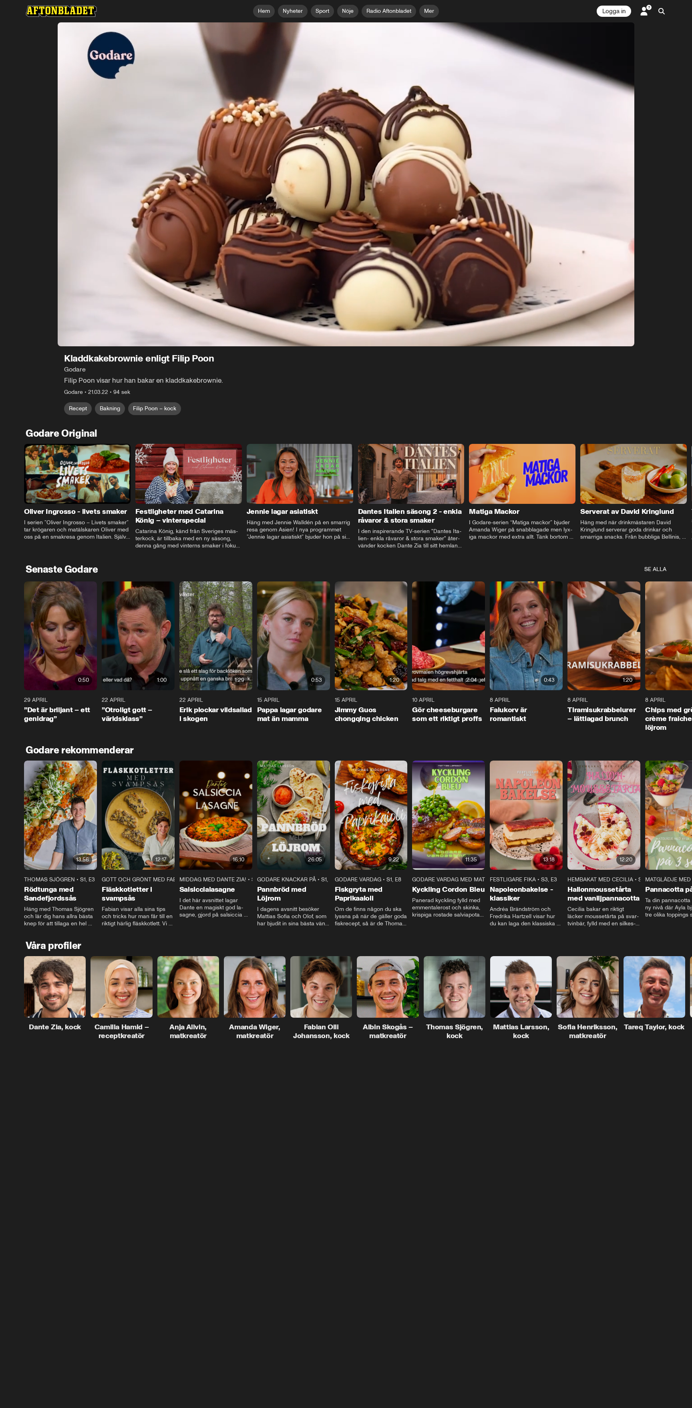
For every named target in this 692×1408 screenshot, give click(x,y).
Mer (429, 11)
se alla (655, 569)
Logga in (614, 11)
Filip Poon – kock (154, 408)
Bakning (110, 408)
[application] (346, 184)
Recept (78, 408)
